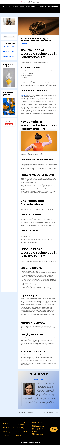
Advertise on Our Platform (21, 428)
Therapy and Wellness (7, 432)
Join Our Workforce (20, 427)
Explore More (9, 124)
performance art (34, 106)
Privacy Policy (19, 435)
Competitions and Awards (8, 430)
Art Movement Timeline (21, 434)
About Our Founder (20, 424)
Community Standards (21, 426)
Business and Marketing (7, 428)
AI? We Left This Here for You (22, 436)
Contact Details (6, 435)
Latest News (5, 431)
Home (4, 426)
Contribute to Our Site (20, 430)
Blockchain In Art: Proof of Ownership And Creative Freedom (9, 51)
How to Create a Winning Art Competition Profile (8, 47)
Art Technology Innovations (8, 427)
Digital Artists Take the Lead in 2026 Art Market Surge (8, 56)
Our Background (6, 434)
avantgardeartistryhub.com (38, 426)
